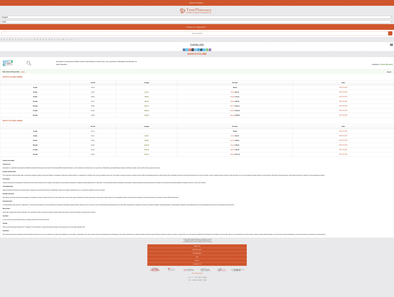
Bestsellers (197, 249)
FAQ (197, 257)
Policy (197, 260)
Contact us (197, 264)
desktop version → (197, 3)
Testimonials (197, 253)
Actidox (23, 72)
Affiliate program (197, 273)
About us (197, 246)
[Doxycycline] (29, 63)
